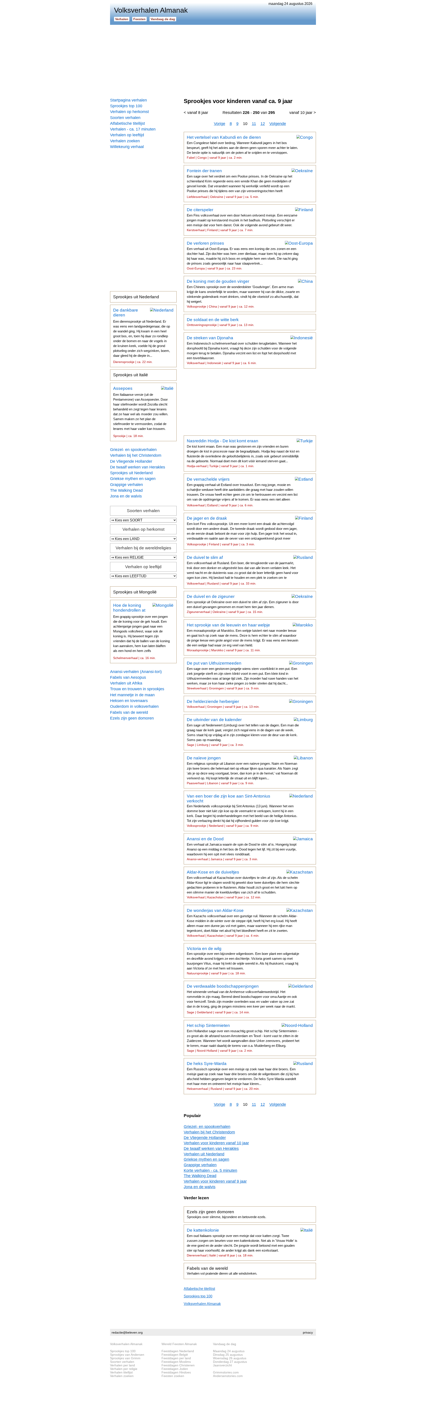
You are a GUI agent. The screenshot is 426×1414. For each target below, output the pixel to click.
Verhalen (121, 19)
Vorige (219, 123)
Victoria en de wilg (243, 960)
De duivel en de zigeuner (243, 604)
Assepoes (140, 412)
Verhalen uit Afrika (126, 683)
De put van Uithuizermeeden (242, 675)
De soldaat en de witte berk (220, 322)
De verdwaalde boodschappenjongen (242, 999)
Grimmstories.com (226, 1372)
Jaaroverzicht (222, 1365)
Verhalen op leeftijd (127, 135)
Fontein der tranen (239, 183)
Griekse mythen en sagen (133, 478)
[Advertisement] (213, 60)
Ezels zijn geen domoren (132, 718)
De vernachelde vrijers (242, 492)
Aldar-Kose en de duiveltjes (243, 884)
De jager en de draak (242, 531)
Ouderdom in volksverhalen (134, 706)
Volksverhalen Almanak (202, 1304)
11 (254, 123)
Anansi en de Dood (241, 849)
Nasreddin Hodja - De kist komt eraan (243, 453)
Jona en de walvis (126, 496)
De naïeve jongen (242, 770)
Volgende (277, 123)
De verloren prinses (242, 255)
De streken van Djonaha (242, 350)
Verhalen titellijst (121, 1372)
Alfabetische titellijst (127, 123)
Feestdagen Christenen (178, 1365)
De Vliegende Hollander (131, 461)
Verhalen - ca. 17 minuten (133, 129)
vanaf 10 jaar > (302, 112)
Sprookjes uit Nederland (136, 297)
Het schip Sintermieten (243, 1037)
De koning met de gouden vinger (243, 293)
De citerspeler (242, 219)
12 (262, 123)
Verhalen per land (122, 1365)
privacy (308, 1332)
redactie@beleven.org (127, 1332)
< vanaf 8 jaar (196, 112)
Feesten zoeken (173, 1376)
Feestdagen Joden (175, 1369)
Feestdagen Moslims (176, 1361)
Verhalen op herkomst (129, 111)
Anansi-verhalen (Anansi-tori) (136, 671)
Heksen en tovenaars (129, 700)
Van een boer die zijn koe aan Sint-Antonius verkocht (242, 810)
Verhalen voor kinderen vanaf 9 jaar (215, 1181)
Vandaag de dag (163, 19)
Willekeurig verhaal (127, 146)
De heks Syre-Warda (243, 1075)
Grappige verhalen (126, 484)
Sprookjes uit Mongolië (135, 592)
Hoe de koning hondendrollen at (141, 631)
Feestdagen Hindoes (176, 1372)
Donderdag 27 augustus (230, 1361)
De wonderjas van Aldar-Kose (242, 922)
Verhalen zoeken (125, 141)
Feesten (139, 19)
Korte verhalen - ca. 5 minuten (210, 1170)
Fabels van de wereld (129, 712)
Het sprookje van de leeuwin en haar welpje (242, 637)
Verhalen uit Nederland (204, 1154)
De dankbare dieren (141, 336)
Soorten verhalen (125, 117)
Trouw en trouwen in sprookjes (137, 689)
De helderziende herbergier (223, 703)
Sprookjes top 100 (126, 106)
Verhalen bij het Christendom (135, 455)
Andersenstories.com (228, 1376)
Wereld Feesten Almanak (179, 1344)
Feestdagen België (175, 1354)
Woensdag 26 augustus (229, 1358)
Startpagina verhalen (128, 100)
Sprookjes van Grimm (125, 1358)
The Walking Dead (126, 490)
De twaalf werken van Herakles (137, 467)
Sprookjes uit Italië (130, 375)
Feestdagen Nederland (178, 1351)
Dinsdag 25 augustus (228, 1354)
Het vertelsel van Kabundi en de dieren (242, 147)
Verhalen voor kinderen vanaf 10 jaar (216, 1143)
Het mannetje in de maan (132, 695)
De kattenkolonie (242, 1242)
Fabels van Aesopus (128, 677)
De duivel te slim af (242, 570)
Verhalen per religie (123, 1369)
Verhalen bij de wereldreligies (143, 548)
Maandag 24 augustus (229, 1351)
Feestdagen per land (176, 1358)
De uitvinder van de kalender (243, 732)
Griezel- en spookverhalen (133, 449)
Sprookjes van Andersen (127, 1354)
